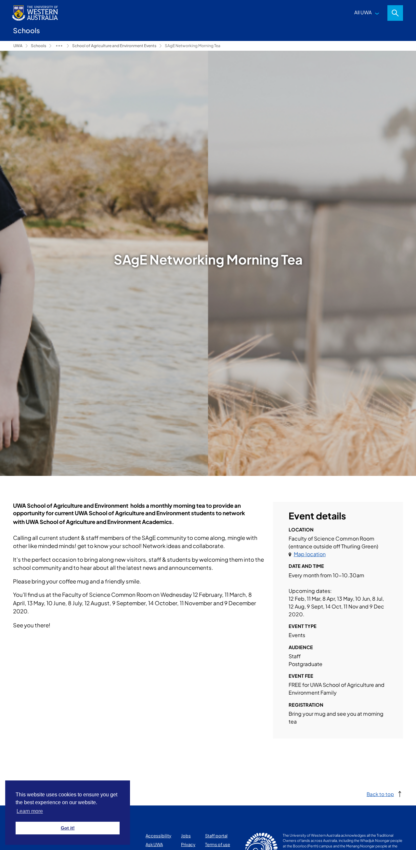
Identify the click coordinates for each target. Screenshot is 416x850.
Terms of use (217, 844)
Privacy (188, 844)
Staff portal (216, 835)
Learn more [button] (30, 811)
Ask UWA (154, 844)
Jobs (186, 835)
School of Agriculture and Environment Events (114, 45)
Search (395, 13)
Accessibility (158, 835)
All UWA (363, 12)
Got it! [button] (68, 827)
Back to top (380, 794)
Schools (38, 45)
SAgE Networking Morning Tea (192, 45)
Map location (310, 554)
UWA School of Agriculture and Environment (59, 46)
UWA (17, 45)
